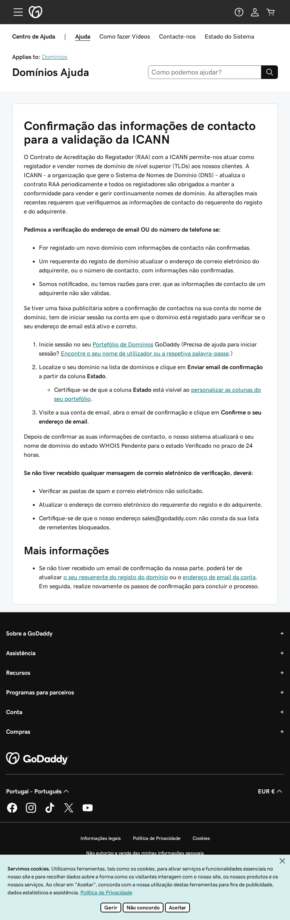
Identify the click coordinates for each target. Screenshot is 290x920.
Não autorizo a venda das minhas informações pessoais (145, 852)
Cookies (201, 838)
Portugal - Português (34, 791)
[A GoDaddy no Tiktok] (50, 812)
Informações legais (100, 838)
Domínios (54, 57)
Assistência (20, 653)
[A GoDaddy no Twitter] (69, 812)
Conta (14, 712)
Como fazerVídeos (124, 36)
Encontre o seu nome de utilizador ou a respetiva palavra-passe (145, 353)
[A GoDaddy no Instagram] (31, 812)
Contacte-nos (177, 36)
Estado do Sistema (229, 36)
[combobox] (204, 72)
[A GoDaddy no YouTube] (88, 812)
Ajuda (82, 36)
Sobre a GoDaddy (29, 633)
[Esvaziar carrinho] (270, 12)
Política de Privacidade (156, 838)
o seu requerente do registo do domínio (115, 577)
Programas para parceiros (40, 692)
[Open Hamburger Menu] (15, 12)
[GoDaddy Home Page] (37, 758)
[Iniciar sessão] (255, 12)
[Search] (269, 72)
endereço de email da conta (219, 577)
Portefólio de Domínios (123, 344)
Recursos (18, 673)
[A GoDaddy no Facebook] (12, 812)
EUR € (266, 791)
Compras (18, 731)
